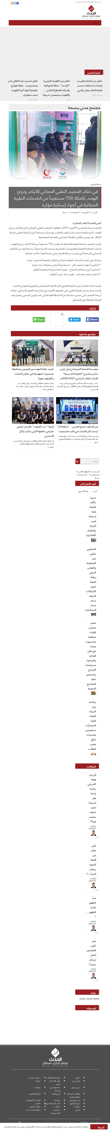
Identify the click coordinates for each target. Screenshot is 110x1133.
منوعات (57, 1100)
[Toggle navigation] (95, 22)
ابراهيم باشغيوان (92, 827)
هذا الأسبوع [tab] (83, 491)
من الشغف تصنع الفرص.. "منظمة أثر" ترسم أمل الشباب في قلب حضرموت (77, 428)
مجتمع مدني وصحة (55, 1088)
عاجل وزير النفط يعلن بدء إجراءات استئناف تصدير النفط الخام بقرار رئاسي (89, 85)
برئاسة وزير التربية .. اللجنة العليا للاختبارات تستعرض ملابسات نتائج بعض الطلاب (90, 725)
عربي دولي (75, 1087)
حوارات (37, 1087)
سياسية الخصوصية (55, 1111)
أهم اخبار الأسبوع (52, 1103)
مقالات (77, 1106)
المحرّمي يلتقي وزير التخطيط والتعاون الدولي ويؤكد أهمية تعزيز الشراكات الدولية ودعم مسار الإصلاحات (90, 579)
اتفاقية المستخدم (33, 1110)
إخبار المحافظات (53, 1077)
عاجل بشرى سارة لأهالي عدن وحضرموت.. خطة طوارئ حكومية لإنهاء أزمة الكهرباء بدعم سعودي (23, 87)
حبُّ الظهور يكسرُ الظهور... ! (91, 907)
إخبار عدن (76, 1081)
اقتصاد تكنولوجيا (33, 1100)
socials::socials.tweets (89, 998)
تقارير (77, 1077)
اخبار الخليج (75, 1103)
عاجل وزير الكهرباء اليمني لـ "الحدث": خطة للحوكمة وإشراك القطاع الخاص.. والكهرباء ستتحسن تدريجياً (56, 87)
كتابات (38, 1103)
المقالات (91, 766)
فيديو (77, 1110)
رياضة (38, 1081)
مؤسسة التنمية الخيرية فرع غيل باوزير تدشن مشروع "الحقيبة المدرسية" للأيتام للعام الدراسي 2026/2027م (79, 373)
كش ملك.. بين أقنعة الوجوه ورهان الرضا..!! (91, 859)
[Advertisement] (55, 49)
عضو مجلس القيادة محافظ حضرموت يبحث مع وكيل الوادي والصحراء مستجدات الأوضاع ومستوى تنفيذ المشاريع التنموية (90, 655)
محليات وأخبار (35, 1077)
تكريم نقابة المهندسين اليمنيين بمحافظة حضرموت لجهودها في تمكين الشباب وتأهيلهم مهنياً (33, 373)
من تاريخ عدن (74, 1100)
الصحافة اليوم (34, 1094)
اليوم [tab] (95, 491)
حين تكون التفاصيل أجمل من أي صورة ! (91, 952)
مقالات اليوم (35, 1106)
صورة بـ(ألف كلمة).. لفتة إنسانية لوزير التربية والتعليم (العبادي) (91, 516)
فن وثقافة (56, 1094)
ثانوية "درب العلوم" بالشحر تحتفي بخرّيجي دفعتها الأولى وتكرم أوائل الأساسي (35, 431)
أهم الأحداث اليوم (54, 1082)
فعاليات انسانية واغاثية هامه (73, 1095)
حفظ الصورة (95, 184)
